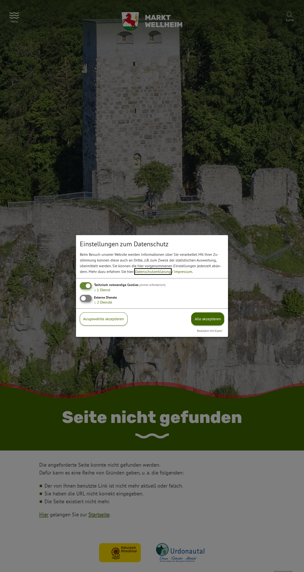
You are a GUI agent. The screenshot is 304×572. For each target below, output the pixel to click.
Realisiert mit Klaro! (209, 331)
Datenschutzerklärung (153, 271)
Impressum (183, 271)
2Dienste (103, 302)
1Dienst (102, 289)
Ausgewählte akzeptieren (103, 318)
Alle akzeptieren (208, 318)
